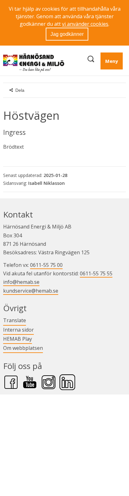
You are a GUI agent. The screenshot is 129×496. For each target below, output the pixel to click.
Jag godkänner (67, 34)
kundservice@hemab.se (30, 290)
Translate (14, 320)
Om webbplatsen (23, 347)
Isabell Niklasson (46, 183)
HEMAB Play (17, 338)
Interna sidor (18, 329)
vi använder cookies (85, 23)
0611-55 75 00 (46, 265)
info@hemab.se (21, 281)
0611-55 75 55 (96, 273)
